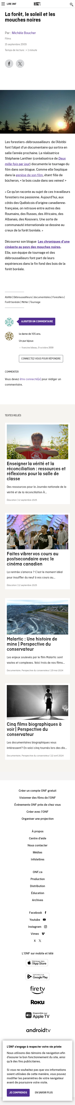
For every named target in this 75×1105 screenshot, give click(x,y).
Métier (25, 302)
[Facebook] (9, 63)
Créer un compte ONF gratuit (37, 790)
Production (38, 879)
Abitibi (8, 297)
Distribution (37, 886)
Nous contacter (37, 845)
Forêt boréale (12, 302)
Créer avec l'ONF (37, 811)
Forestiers (58, 297)
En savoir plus (44, 1092)
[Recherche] (72, 4)
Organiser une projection (38, 818)
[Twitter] (20, 63)
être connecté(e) (30, 379)
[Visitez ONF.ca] (43, 3)
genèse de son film (29, 175)
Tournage (35, 302)
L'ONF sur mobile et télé (37, 953)
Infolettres (37, 859)
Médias (37, 852)
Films (8, 39)
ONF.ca (37, 872)
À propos (37, 831)
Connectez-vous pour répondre (41, 359)
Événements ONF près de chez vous (37, 804)
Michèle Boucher (24, 33)
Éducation (37, 893)
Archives (37, 900)
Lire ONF (11, 4)
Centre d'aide (37, 838)
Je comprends (18, 1092)
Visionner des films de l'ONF (37, 797)
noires (55, 247)
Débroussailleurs (22, 297)
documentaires (42, 297)
